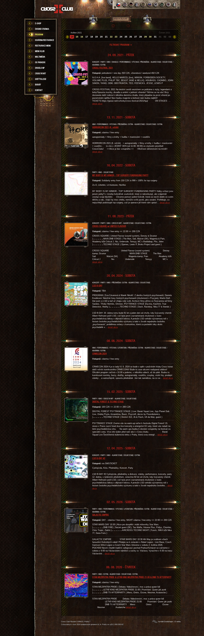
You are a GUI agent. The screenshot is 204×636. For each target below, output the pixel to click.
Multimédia (40, 56)
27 (135, 36)
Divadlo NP (39, 68)
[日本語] (168, 4)
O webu (178, 621)
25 (126, 36)
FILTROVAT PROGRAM (121, 44)
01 (160, 36)
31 (155, 36)
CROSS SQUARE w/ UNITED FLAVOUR (109, 226)
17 (86, 36)
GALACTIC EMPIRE (100, 514)
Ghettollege (40, 79)
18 (91, 36)
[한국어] (156, 4)
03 (170, 36)
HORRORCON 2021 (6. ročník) (105, 127)
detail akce (97, 104)
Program (39, 34)
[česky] (119, 4)
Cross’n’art (40, 73)
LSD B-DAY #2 (98, 458)
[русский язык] (150, 4)
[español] (143, 4)
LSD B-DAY (97, 285)
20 (101, 36)
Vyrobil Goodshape (165, 621)
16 (81, 36)
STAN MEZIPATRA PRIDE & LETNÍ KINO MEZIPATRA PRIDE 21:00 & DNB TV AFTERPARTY (131, 577)
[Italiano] (174, 4)
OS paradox (40, 62)
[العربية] (162, 4)
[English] (125, 4)
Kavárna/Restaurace (44, 40)
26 (130, 36)
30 (150, 36)
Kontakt (39, 90)
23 (116, 36)
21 (106, 36)
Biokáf (38, 84)
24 (121, 36)
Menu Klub (39, 51)
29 (145, 36)
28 (140, 36)
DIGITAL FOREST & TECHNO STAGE (108, 401)
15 (77, 36)
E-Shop (38, 23)
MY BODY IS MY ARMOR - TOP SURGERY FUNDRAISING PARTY (120, 175)
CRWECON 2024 (99, 353)
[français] (137, 4)
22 (111, 36)
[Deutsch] (131, 4)
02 (165, 36)
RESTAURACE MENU (43, 45)
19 (96, 36)
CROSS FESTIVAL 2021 (102, 67)
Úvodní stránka (42, 29)
